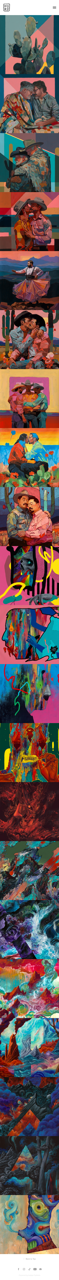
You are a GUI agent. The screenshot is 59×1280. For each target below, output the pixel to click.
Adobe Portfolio (34, 1275)
